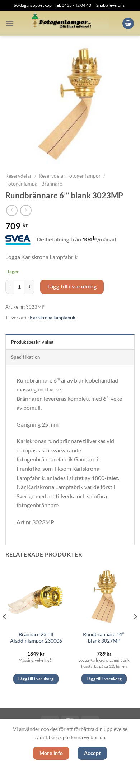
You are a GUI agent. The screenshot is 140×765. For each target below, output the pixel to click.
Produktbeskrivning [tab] (32, 342)
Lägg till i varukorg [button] (36, 678)
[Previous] (5, 631)
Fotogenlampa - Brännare (33, 184)
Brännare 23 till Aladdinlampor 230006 (36, 638)
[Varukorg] (128, 23)
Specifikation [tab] (25, 357)
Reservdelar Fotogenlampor (70, 176)
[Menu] (9, 23)
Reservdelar (18, 176)
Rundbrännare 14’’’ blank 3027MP (104, 638)
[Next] (135, 631)
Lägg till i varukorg (72, 286)
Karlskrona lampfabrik (52, 317)
